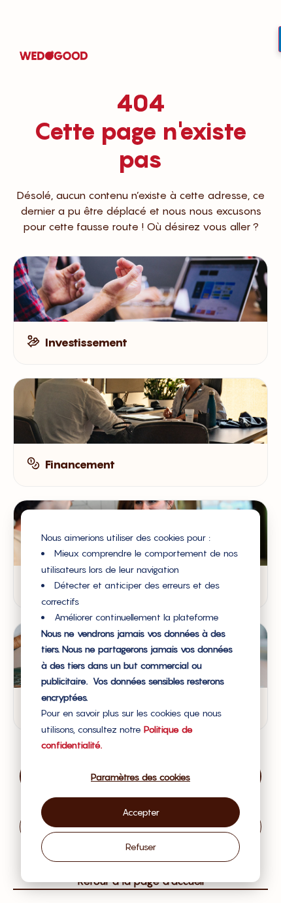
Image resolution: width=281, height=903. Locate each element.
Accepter (140, 812)
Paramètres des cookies (140, 776)
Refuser (140, 846)
